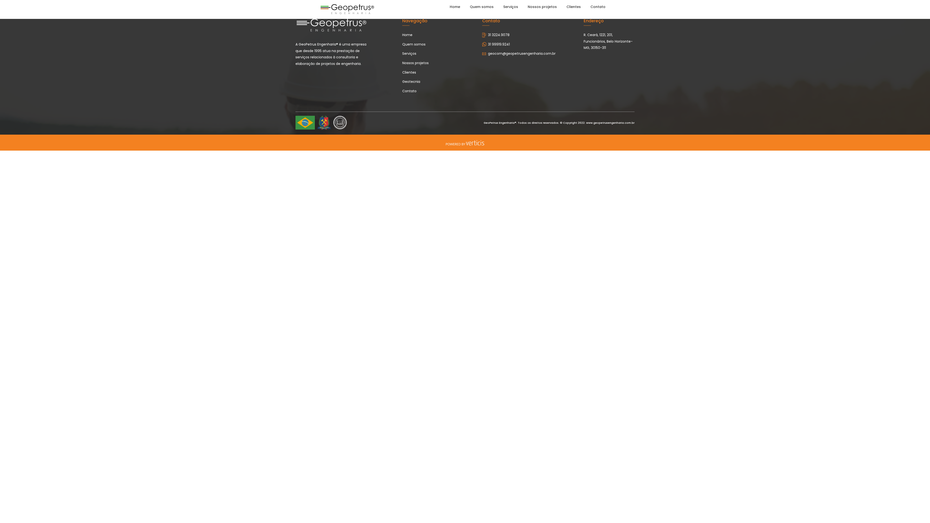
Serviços (510, 6)
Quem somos (482, 6)
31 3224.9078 (499, 34)
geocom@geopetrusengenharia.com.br (522, 53)
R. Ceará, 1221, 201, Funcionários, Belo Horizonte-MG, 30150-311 (608, 41)
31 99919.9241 (499, 44)
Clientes (573, 6)
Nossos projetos (542, 6)
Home (455, 6)
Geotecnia (411, 81)
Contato (597, 6)
